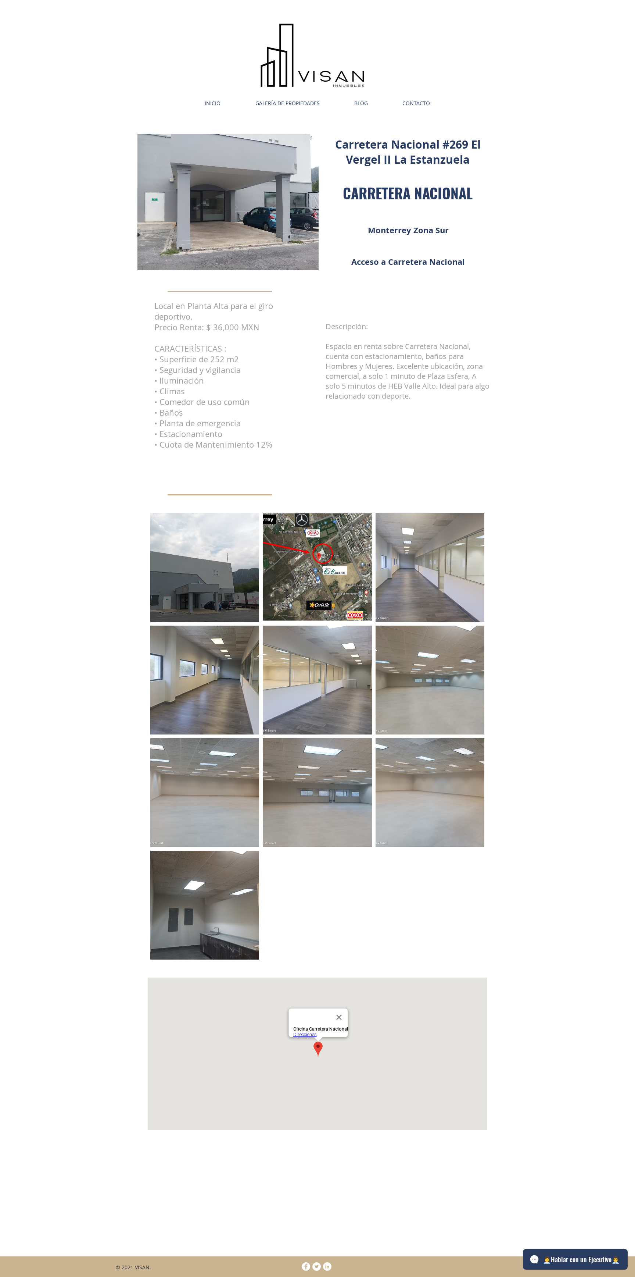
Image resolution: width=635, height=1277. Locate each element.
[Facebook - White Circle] (306, 1266)
